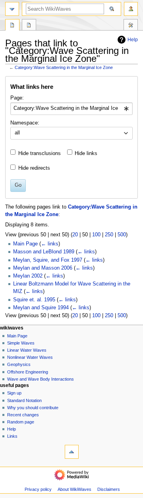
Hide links (86, 153)
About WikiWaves (74, 489)
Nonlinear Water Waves (30, 357)
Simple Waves (21, 343)
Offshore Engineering (27, 372)
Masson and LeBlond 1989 (43, 252)
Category (12, 25)
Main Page (25, 244)
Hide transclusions (39, 153)
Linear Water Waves (26, 350)
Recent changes (23, 414)
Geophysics (19, 364)
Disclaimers (108, 489)
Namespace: (24, 123)
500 (122, 235)
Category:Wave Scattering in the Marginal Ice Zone (64, 67)
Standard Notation (24, 400)
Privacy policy (38, 489)
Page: (17, 98)
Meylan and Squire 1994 (41, 307)
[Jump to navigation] (12, 9)
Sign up (14, 393)
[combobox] (71, 108)
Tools (130, 25)
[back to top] (72, 452)
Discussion (29, 25)
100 (96, 235)
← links (49, 244)
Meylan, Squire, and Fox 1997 (47, 260)
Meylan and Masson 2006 (42, 268)
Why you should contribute (32, 407)
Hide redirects (34, 168)
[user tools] (131, 9)
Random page (20, 421)
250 (109, 235)
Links (12, 436)
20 (75, 235)
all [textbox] (17, 133)
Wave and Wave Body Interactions (40, 379)
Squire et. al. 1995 (34, 300)
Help (133, 39)
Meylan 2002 (28, 276)
